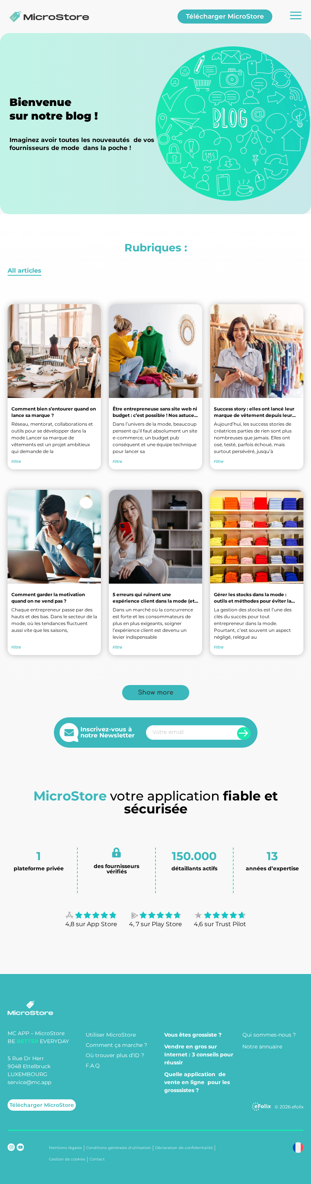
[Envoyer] (244, 733)
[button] (155, 692)
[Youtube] (20, 1147)
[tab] (24, 271)
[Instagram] (11, 1147)
